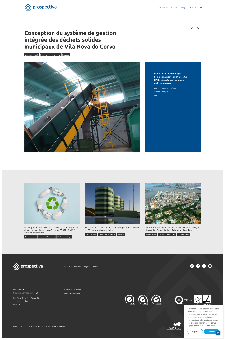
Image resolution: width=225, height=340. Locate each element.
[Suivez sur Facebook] (204, 266)
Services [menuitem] (174, 7)
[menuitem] (202, 7)
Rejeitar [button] (195, 332)
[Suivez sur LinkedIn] (192, 266)
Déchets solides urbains (50, 54)
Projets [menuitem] (184, 7)
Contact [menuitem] (194, 7)
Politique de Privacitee (72, 289)
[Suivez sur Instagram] (198, 266)
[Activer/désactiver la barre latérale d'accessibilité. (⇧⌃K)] (218, 333)
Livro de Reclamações (71, 293)
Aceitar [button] (211, 332)
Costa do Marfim (183, 234)
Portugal (65, 54)
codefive (62, 326)
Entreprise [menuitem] (163, 7)
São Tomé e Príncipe (64, 237)
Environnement (31, 54)
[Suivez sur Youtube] (210, 266)
